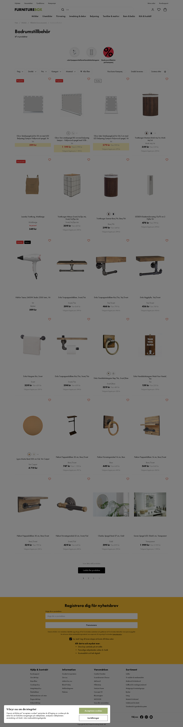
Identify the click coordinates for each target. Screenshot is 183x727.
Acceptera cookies (93, 710)
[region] (57, 714)
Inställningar (93, 718)
